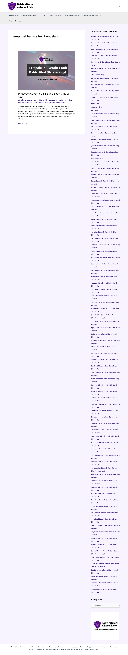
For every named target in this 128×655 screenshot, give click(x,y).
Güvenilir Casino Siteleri (90, 15)
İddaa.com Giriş (96, 107)
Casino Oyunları (15, 21)
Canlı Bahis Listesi (70, 15)
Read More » (22, 123)
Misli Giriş (94, 110)
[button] (119, 6)
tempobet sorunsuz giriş (46, 102)
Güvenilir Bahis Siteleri (29, 15)
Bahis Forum (54, 15)
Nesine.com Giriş (97, 158)
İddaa (44, 15)
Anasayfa (12, 15)
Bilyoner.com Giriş (97, 75)
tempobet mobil (31, 102)
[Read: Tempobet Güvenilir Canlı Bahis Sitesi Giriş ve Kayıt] (46, 70)
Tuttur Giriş (95, 104)
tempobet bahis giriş (40, 100)
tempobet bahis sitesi (56, 100)
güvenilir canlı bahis (25, 100)
